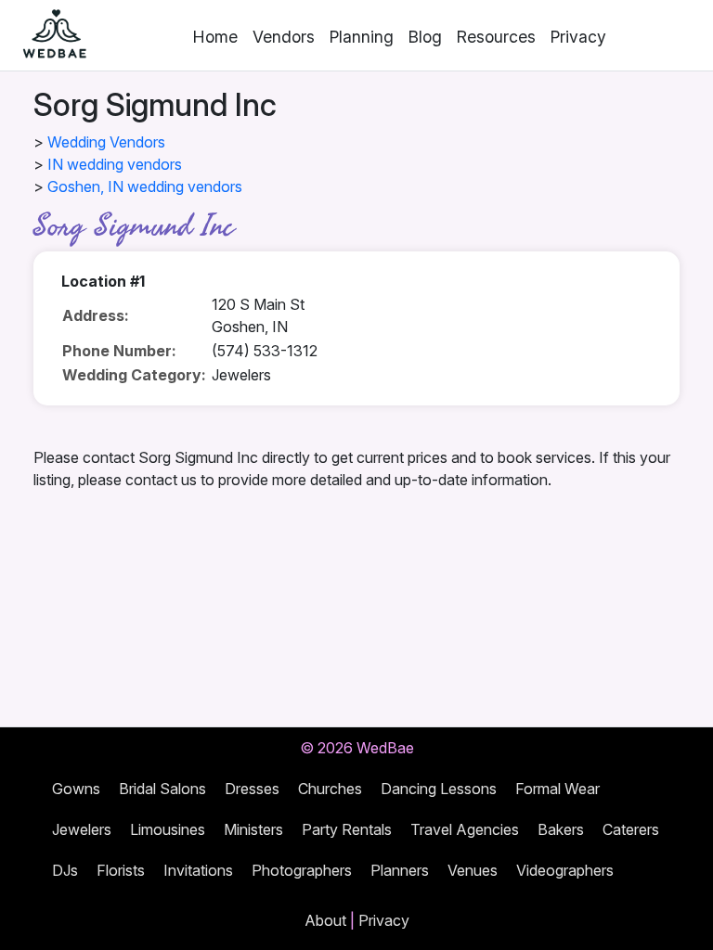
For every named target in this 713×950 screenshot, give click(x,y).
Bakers (561, 829)
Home (215, 36)
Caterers (631, 829)
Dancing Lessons (439, 788)
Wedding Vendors (106, 142)
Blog (425, 36)
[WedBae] (46, 35)
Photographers (302, 870)
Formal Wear (557, 788)
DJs (65, 870)
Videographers (565, 870)
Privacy (578, 36)
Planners (399, 870)
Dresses (252, 788)
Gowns (76, 788)
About (325, 920)
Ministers (253, 829)
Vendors (284, 36)
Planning (362, 36)
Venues (472, 870)
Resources (496, 36)
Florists (121, 870)
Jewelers (81, 829)
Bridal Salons (162, 788)
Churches (330, 788)
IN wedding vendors (114, 164)
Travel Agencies (464, 829)
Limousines (167, 829)
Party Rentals (347, 829)
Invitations (198, 870)
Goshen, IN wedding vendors (144, 186)
